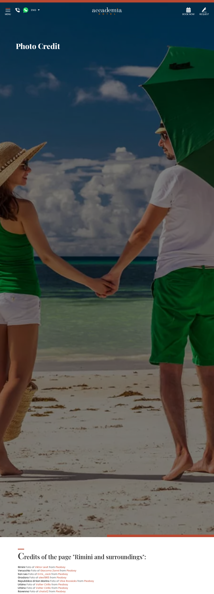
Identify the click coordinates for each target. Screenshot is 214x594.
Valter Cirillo (43, 584)
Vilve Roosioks (68, 581)
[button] (35, 9)
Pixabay (60, 567)
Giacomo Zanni (49, 570)
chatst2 (44, 591)
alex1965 (44, 577)
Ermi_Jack (44, 574)
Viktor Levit (41, 567)
